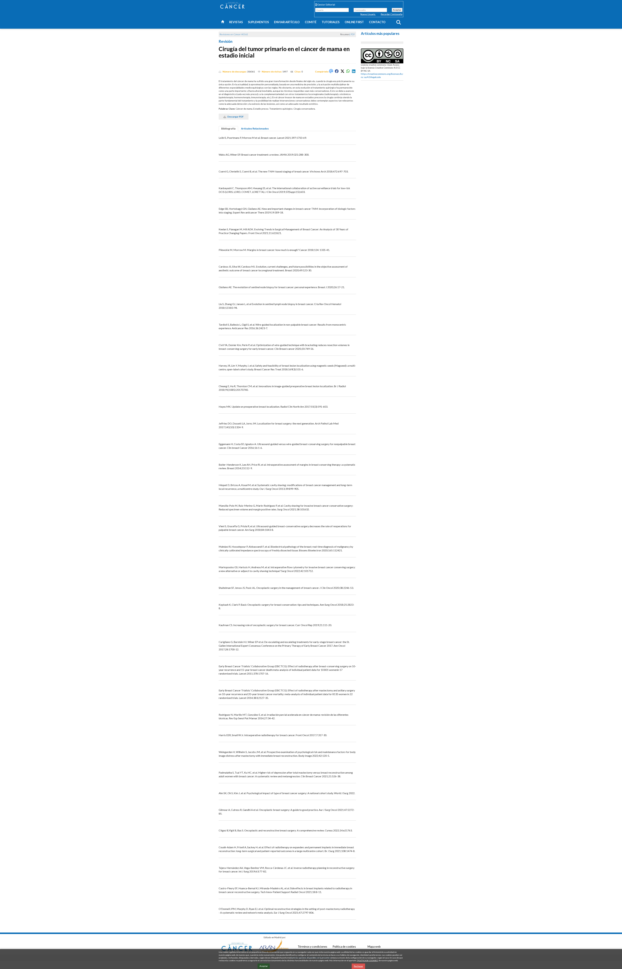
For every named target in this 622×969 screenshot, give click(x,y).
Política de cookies (344, 946)
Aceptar (397, 9)
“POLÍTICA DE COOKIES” (367, 960)
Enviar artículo (287, 22)
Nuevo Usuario (368, 14)
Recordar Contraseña (391, 14)
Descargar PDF (235, 116)
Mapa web (374, 946)
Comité (311, 22)
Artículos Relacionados (255, 128)
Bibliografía (228, 128)
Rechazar (358, 966)
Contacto (377, 22)
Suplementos (258, 22)
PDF (353, 34)
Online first (354, 22)
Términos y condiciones (312, 946)
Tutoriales (331, 22)
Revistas (236, 22)
